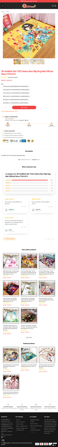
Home (2, 11)
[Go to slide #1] (17, 61)
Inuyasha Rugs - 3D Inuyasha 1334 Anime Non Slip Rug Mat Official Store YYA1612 (10, 300)
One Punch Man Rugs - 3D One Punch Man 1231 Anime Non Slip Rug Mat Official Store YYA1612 (46, 272)
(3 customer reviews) (13, 77)
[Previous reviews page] (46, 239)
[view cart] (55, 6)
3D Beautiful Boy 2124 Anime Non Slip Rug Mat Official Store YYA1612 (11, 366)
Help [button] (55, 445)
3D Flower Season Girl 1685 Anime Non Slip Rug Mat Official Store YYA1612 (47, 366)
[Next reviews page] (53, 239)
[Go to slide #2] (25, 61)
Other (7, 11)
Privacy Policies (19, 424)
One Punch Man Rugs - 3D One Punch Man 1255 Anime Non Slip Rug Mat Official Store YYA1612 (28, 272)
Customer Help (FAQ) (35, 430)
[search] (53, 6)
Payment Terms (34, 423)
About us (18, 419)
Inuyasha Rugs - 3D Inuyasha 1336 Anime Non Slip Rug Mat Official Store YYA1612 (28, 300)
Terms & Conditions (20, 422)
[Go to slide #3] (33, 61)
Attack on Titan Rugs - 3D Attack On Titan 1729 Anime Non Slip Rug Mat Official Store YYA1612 (29, 327)
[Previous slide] (3, 35)
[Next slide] (54, 35)
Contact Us (33, 428)
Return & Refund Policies (36, 425)
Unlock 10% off (3, 440)
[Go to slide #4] (40, 61)
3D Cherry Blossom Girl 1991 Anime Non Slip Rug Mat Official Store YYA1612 (46, 300)
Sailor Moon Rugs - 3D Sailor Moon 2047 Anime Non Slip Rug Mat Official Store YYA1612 (11, 272)
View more (29, 337)
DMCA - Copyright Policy (21, 426)
